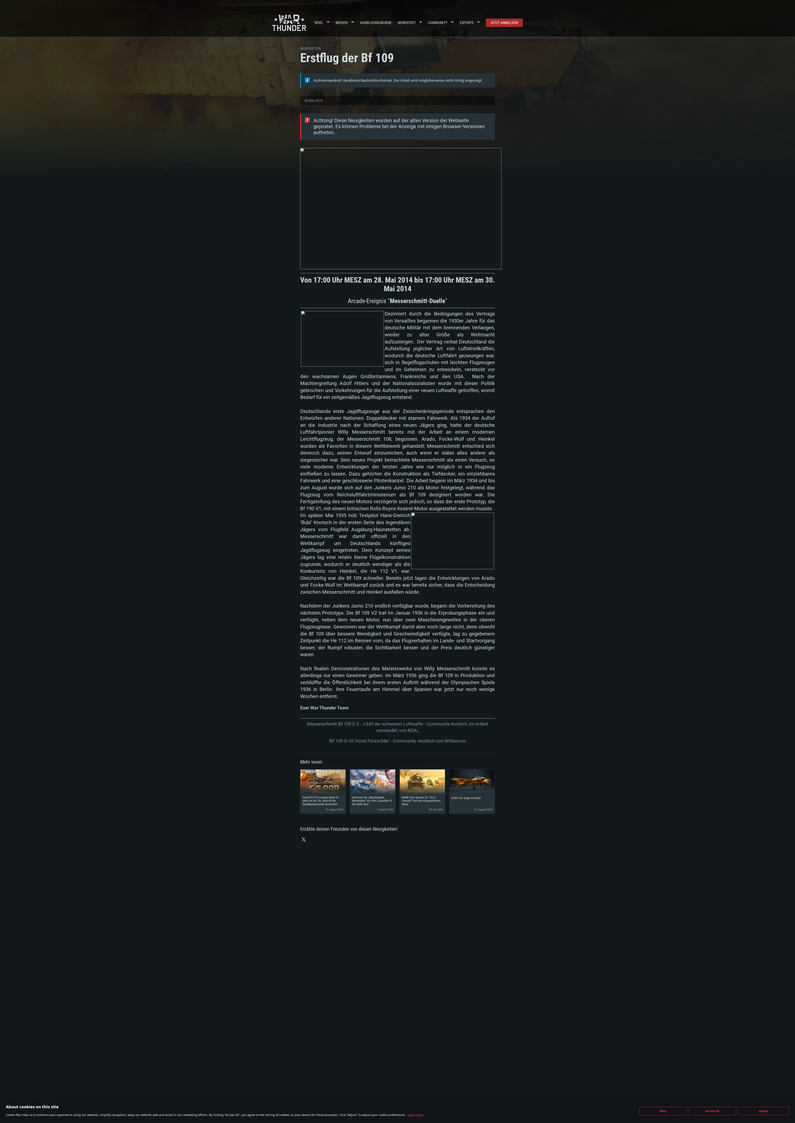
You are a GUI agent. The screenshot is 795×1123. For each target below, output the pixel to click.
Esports (466, 22)
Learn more (415, 1115)
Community (437, 22)
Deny (663, 1111)
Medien (342, 22)
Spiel (318, 22)
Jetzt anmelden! (504, 22)
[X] (303, 839)
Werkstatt (407, 22)
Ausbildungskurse (375, 22)
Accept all (712, 1111)
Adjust (763, 1111)
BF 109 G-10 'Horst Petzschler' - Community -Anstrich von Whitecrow (397, 741)
